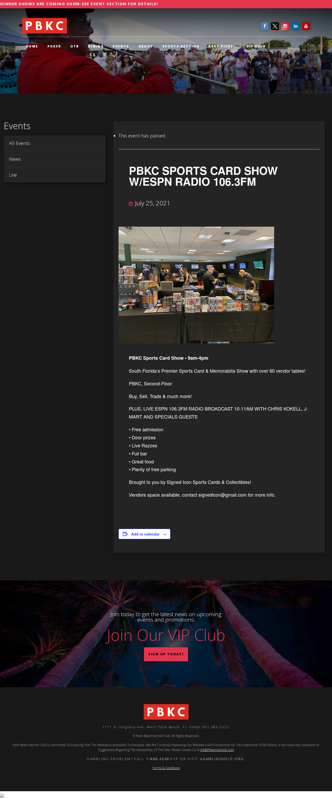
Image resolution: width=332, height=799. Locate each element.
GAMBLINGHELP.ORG (222, 758)
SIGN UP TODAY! (166, 654)
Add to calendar (145, 534)
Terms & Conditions (166, 768)
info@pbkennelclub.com (217, 750)
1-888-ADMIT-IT (162, 758)
